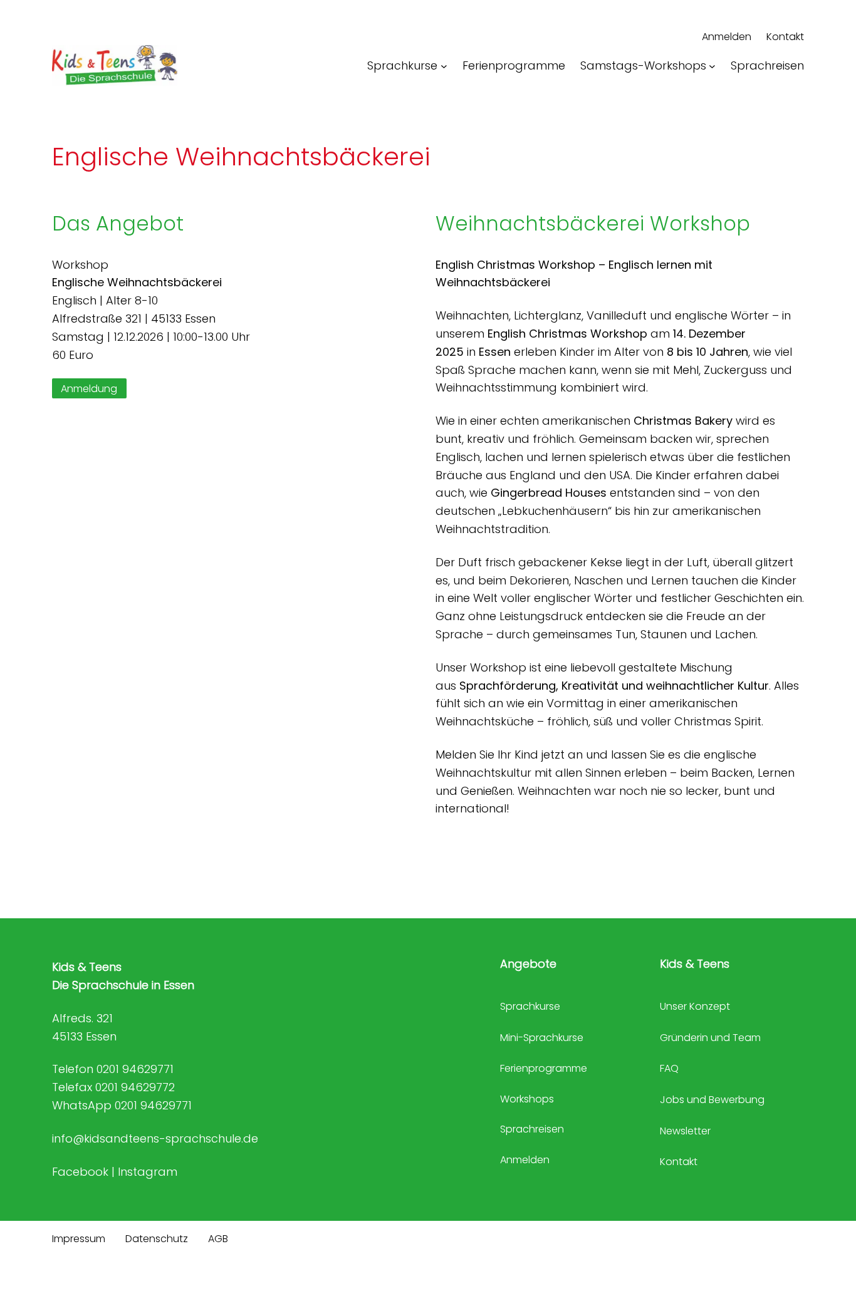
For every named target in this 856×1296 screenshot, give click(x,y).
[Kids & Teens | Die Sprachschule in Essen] (114, 66)
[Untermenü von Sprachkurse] (444, 66)
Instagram (147, 1171)
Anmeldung (89, 388)
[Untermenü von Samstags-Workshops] (712, 66)
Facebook (80, 1171)
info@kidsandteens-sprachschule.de (155, 1138)
